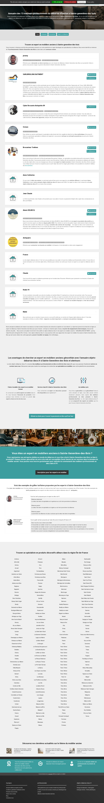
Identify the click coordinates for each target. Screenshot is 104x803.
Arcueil (16, 568)
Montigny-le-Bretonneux (63, 580)
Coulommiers (16, 698)
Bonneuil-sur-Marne (17, 607)
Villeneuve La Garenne (87, 683)
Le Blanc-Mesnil (40, 640)
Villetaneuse (87, 698)
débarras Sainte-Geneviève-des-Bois (46, 793)
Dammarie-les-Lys (16, 707)
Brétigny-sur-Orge (16, 616)
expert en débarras (63, 34)
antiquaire (44, 34)
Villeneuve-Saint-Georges (87, 689)
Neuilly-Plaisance (63, 604)
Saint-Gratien (87, 592)
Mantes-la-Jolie (40, 713)
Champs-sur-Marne (17, 640)
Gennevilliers (40, 595)
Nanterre (64, 598)
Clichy (16, 677)
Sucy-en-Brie (87, 640)
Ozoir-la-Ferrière (64, 634)
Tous (37, 34)
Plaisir (63, 710)
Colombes (16, 683)
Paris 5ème (64, 692)
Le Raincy (40, 667)
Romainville (87, 568)
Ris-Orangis (87, 562)
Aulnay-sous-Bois (16, 583)
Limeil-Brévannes (40, 692)
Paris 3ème (64, 686)
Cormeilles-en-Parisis (16, 695)
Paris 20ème (64, 680)
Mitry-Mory (64, 565)
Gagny (40, 586)
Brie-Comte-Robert (17, 619)
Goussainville (40, 607)
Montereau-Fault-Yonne (64, 571)
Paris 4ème (64, 689)
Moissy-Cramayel (63, 568)
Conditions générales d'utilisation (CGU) (15, 789)
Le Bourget (40, 643)
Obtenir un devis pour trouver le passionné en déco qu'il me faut (52, 416)
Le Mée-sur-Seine (40, 652)
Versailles (87, 670)
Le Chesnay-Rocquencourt (40, 646)
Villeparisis (87, 692)
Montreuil (63, 589)
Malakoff (40, 710)
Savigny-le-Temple (87, 619)
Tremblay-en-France (87, 658)
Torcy (87, 652)
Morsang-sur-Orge (64, 595)
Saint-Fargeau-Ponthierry (87, 586)
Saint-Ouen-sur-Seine (87, 607)
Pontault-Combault (64, 716)
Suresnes (87, 643)
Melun (63, 559)
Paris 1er (64, 677)
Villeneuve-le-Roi (87, 686)
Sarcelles (87, 613)
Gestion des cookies (11, 793)
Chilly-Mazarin (16, 667)
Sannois (87, 610)
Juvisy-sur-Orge (40, 628)
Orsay (63, 628)
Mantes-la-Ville (40, 716)
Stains (87, 637)
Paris (63, 643)
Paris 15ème (64, 661)
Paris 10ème (64, 646)
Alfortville (16, 562)
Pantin (63, 640)
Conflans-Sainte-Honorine (16, 689)
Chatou (17, 652)
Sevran (87, 628)
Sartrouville (87, 616)
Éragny (16, 728)
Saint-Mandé (87, 595)
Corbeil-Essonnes (16, 692)
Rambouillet (87, 559)
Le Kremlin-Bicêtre (40, 649)
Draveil (16, 716)
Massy (40, 719)
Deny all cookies (71, 2)
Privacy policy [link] (90, 2)
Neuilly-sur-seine (63, 610)
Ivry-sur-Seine (40, 622)
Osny (63, 631)
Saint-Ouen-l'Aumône (87, 604)
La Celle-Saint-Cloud (40, 631)
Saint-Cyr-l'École (87, 580)
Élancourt (16, 722)
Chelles (17, 658)
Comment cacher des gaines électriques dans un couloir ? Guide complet (55, 750)
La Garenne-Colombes (40, 634)
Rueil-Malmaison (87, 574)
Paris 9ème (64, 704)
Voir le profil (92, 74)
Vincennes (87, 707)
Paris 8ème (64, 701)
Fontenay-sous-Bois (40, 577)
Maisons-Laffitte (40, 707)
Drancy (17, 713)
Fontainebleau (40, 571)
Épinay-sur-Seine (16, 725)
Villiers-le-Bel (87, 701)
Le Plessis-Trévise (40, 661)
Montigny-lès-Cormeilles (63, 583)
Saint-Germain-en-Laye (87, 589)
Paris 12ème (64, 652)
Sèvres (87, 631)
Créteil (16, 704)
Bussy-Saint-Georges (16, 628)
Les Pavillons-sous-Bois (40, 680)
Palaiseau (63, 637)
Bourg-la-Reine (17, 613)
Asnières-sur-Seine (17, 574)
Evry (40, 565)
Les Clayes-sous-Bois (40, 670)
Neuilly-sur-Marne (63, 607)
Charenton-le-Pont (17, 643)
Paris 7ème (64, 698)
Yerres (87, 716)
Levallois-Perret (40, 686)
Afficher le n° (91, 78)
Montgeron (64, 577)
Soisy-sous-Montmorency (87, 634)
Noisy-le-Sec (64, 622)
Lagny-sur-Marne (40, 637)
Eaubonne (16, 719)
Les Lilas (40, 673)
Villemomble (87, 680)
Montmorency (64, 586)
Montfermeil (64, 574)
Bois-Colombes (17, 598)
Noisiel (63, 616)
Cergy (16, 634)
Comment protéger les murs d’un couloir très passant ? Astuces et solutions (85, 750)
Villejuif (87, 677)
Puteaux (64, 725)
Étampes (40, 562)
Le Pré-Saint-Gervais (40, 664)
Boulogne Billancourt (16, 610)
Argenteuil (16, 571)
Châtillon (16, 649)
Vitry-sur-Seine (87, 713)
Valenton (87, 661)
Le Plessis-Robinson (40, 658)
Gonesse (40, 604)
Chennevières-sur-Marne (16, 661)
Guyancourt (40, 610)
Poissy (64, 713)
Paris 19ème (64, 673)
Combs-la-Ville (16, 686)
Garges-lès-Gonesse (40, 592)
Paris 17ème (64, 667)
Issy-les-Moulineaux (40, 619)
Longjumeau (40, 701)
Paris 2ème (64, 683)
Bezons (17, 592)
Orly (64, 625)
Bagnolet (16, 589)
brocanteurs (28, 165)
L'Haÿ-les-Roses (40, 689)
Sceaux (87, 625)
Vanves (87, 664)
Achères (16, 559)
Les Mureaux (40, 677)
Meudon (64, 562)
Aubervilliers (16, 580)
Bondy (16, 604)
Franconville (40, 580)
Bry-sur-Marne (16, 625)
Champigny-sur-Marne (17, 637)
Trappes (87, 655)
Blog (7, 795)
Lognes (40, 698)
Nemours (63, 601)
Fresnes (40, 583)
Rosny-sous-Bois (87, 571)
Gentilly (40, 598)
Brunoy (17, 622)
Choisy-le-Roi (16, 670)
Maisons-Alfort (40, 704)
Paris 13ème (64, 655)
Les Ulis (40, 683)
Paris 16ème (64, 664)
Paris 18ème (64, 670)
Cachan (17, 631)
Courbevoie (17, 701)
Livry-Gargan (40, 695)
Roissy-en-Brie (87, 565)
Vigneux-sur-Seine (87, 673)
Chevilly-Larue (16, 664)
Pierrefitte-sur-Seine (63, 707)
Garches (40, 589)
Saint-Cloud (87, 577)
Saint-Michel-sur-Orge (87, 601)
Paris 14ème (64, 658)
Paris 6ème (64, 695)
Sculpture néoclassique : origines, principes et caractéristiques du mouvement (23, 750)
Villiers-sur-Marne (87, 704)
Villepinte (87, 695)
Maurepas (40, 722)
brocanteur (52, 34)
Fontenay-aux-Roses (40, 574)
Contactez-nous (10, 798)
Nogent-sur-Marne (64, 613)
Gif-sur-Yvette (40, 601)
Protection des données (11, 791)
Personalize (81, 2)
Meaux (40, 725)
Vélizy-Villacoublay (87, 667)
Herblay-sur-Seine (40, 613)
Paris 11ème (64, 649)
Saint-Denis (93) (87, 583)
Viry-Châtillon (87, 710)
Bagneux (16, 586)
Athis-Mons (17, 577)
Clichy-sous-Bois (16, 680)
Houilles (40, 616)
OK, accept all (58, 2)
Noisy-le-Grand (64, 619)
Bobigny (17, 595)
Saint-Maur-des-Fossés (87, 598)
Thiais (87, 649)
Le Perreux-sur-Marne (40, 655)
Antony (17, 565)
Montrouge (64, 592)
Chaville (17, 655)
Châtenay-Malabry (16, 646)
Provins (64, 722)
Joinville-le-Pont (40, 625)
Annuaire (8, 787)
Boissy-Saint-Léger (17, 601)
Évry (40, 568)
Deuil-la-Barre (16, 710)
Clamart (17, 673)
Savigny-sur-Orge (87, 622)
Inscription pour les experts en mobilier (52, 472)
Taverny (87, 646)
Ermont (40, 559)
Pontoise (63, 719)
